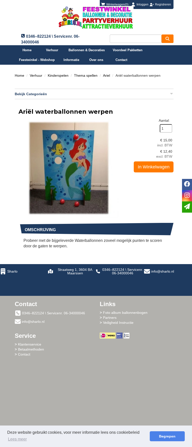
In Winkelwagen (154, 166)
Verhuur (52, 50)
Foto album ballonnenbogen (125, 313)
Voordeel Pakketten (127, 50)
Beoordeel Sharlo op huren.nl (138, 366)
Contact (121, 60)
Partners (109, 318)
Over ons (96, 60)
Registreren (163, 4)
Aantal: (164, 120)
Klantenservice (29, 344)
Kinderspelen (58, 75)
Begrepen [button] (167, 436)
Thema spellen (86, 75)
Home (27, 50)
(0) (117, 4)
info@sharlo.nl (162, 271)
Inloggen (142, 4)
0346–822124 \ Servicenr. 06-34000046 (122, 271)
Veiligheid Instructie (118, 323)
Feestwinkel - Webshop (37, 60)
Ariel (106, 75)
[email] (187, 207)
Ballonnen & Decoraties (86, 50)
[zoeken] (168, 38)
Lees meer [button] (17, 439)
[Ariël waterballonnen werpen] (68, 168)
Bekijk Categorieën (31, 94)
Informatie (71, 60)
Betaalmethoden (31, 349)
